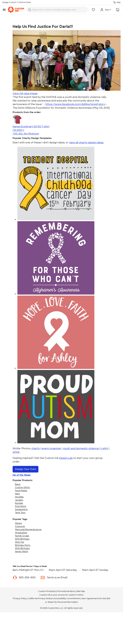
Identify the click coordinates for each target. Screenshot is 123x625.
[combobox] (57, 10)
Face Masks (21, 490)
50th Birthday (22, 539)
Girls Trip (19, 542)
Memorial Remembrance (28, 529)
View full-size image (25, 93)
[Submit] (29, 10)
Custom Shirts (22, 487)
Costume (20, 526)
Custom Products (47, 591)
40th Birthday (22, 548)
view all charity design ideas (86, 142)
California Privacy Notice (40, 598)
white (16, 452)
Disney (18, 523)
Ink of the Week (22, 475)
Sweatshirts (21, 509)
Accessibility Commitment (67, 598)
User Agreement (89, 598)
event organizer (51, 448)
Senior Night (21, 551)
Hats (17, 493)
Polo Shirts (20, 506)
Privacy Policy (20, 598)
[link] (16, 10)
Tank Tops (20, 512)
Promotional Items (66, 591)
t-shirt (104, 448)
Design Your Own (25, 469)
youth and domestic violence (81, 448)
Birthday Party (22, 545)
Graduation (21, 532)
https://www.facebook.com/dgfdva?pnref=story (75, 104)
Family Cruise (22, 535)
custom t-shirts (76, 595)
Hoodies (19, 497)
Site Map (80, 591)
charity (35, 448)
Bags (17, 484)
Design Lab (66, 458)
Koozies (19, 503)
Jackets (19, 500)
